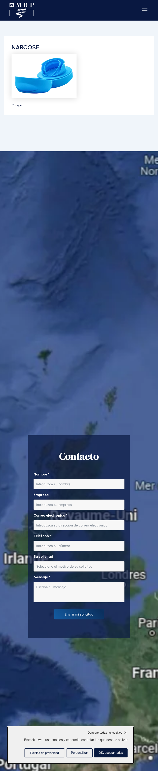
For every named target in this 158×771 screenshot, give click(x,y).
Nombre (41, 474)
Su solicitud (43, 556)
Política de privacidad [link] (44, 753)
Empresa (41, 495)
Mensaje (42, 577)
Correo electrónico (50, 515)
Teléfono (42, 536)
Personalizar (79, 752)
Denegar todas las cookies (105, 732)
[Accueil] (21, 10)
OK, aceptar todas (111, 752)
